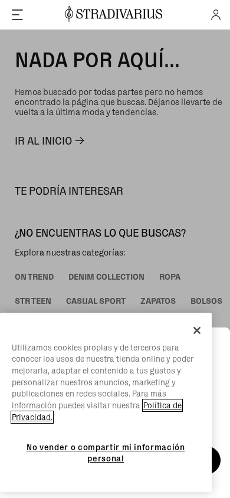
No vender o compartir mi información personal (106, 452)
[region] (106, 403)
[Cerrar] (197, 330)
